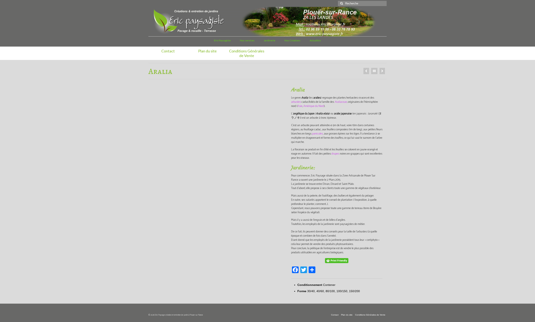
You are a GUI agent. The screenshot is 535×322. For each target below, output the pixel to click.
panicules (317, 133)
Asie (300, 106)
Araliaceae (341, 102)
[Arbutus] (382, 71)
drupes (335, 153)
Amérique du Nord (313, 106)
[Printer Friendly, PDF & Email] (336, 260)
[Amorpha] (366, 71)
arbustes (296, 102)
